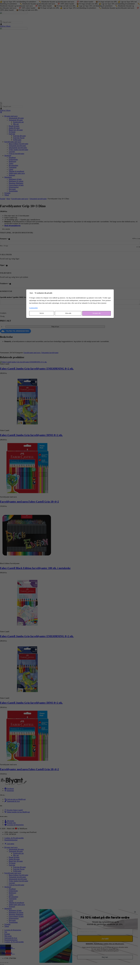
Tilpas (41, 313)
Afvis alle (68, 313)
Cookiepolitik (33, 308)
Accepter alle (97, 313)
